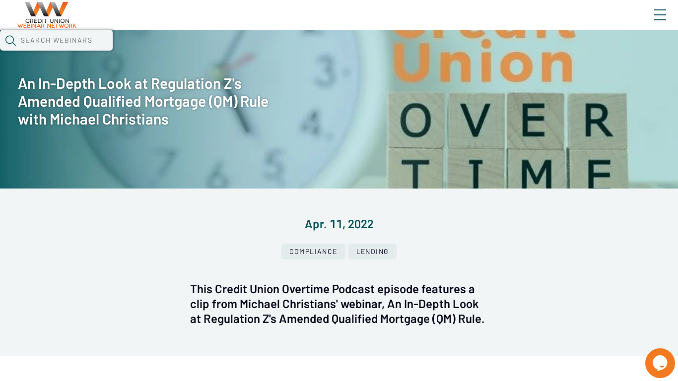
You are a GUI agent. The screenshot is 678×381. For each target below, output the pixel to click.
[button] (10, 40)
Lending (372, 251)
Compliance (313, 251)
